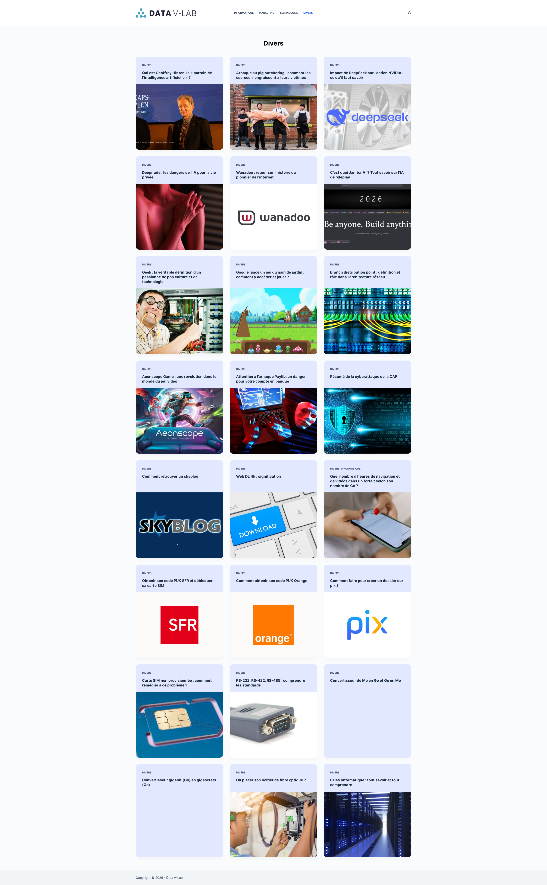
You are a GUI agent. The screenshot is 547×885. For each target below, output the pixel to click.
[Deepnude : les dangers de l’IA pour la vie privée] (179, 217)
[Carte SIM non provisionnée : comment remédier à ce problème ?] (179, 725)
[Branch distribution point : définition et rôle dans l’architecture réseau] (367, 321)
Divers (308, 12)
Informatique (244, 12)
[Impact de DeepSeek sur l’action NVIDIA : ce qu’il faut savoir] (367, 117)
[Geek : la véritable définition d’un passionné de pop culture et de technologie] (179, 321)
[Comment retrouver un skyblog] (179, 525)
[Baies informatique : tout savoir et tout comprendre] (367, 824)
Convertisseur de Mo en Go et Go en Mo (365, 680)
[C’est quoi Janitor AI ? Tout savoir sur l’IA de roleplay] (367, 217)
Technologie (289, 12)
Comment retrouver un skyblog (170, 476)
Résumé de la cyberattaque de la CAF (363, 376)
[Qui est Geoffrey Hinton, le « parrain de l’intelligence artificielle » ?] (179, 117)
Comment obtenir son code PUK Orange (271, 581)
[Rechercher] (409, 13)
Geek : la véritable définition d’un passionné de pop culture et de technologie (171, 277)
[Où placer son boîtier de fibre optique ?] (273, 824)
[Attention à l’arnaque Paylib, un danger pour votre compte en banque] (273, 421)
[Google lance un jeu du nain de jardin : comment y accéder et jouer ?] (273, 321)
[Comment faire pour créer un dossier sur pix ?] (367, 625)
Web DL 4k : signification (258, 476)
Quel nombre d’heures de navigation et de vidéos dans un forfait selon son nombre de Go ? (365, 481)
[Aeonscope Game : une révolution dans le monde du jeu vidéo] (179, 421)
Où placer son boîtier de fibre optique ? (271, 780)
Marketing (266, 12)
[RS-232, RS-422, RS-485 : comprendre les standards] (273, 725)
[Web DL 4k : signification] (273, 525)
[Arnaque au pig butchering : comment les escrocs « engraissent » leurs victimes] (273, 117)
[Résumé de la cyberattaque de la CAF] (367, 421)
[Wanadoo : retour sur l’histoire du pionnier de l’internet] (273, 217)
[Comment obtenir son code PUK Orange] (273, 625)
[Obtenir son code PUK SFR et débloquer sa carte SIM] (179, 625)
